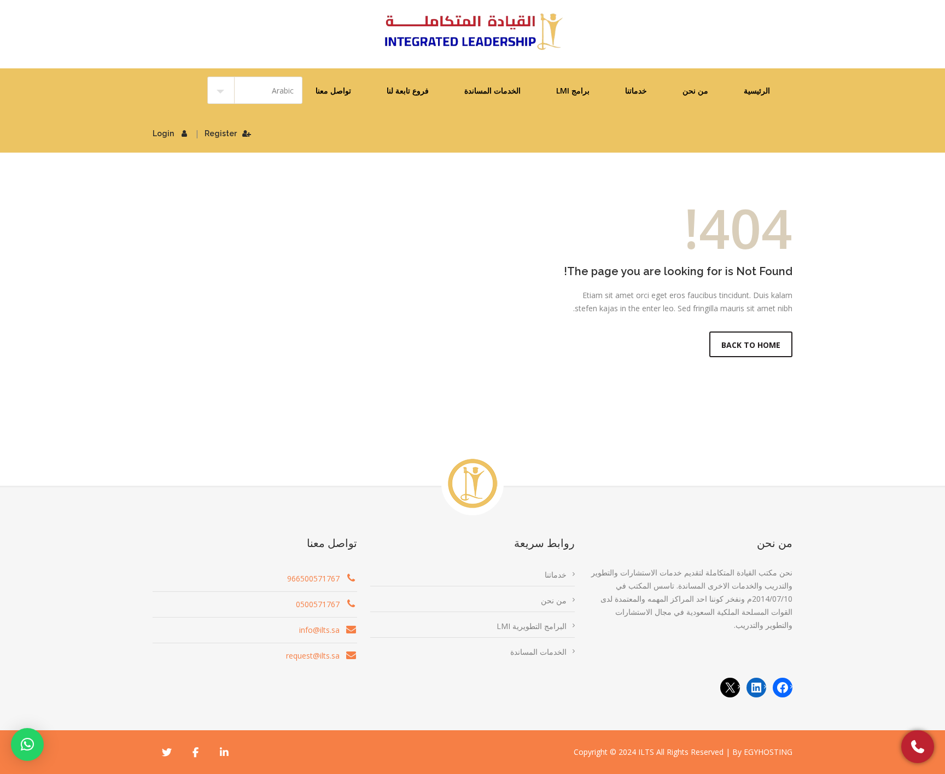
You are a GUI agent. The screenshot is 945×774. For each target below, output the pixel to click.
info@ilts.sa (319, 630)
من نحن (695, 90)
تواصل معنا (333, 90)
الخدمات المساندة (492, 90)
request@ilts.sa (313, 655)
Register (221, 133)
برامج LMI (573, 90)
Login (163, 133)
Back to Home (750, 345)
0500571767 (318, 604)
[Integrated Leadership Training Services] (472, 32)
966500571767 (313, 578)
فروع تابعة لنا (408, 90)
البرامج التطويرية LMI (532, 626)
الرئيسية (757, 90)
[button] (27, 744)
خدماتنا (636, 90)
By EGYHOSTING (762, 752)
